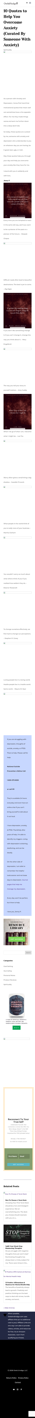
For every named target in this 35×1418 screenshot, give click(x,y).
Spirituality (8, 50)
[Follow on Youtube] (13, 1389)
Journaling (8, 971)
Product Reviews (10, 980)
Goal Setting (8, 966)
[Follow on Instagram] (17, 1389)
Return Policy (11, 1378)
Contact (18, 1382)
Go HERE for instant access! (18, 1141)
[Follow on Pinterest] (21, 1389)
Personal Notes (9, 975)
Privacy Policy (23, 1378)
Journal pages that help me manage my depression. (17, 884)
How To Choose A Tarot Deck (16, 1200)
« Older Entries (9, 1308)
